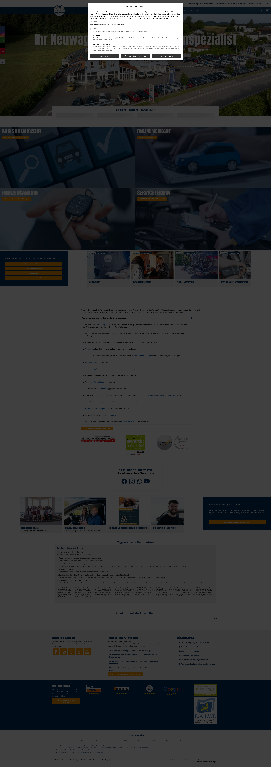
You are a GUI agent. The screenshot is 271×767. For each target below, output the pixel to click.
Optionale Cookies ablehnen (135, 56)
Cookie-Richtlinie (164, 18)
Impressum (93, 21)
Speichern (104, 56)
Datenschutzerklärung (150, 18)
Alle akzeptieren (167, 56)
